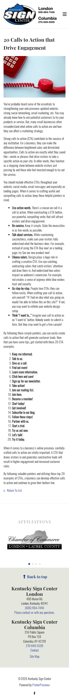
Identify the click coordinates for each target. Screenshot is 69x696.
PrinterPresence (41, 684)
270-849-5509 (34, 645)
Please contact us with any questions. (34, 612)
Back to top (37, 576)
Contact (34, 650)
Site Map (34, 656)
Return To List (14, 490)
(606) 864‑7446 (34, 607)
